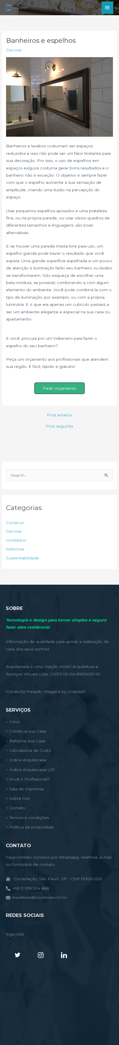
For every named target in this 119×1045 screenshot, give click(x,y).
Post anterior (59, 415)
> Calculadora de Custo (28, 750)
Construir (15, 522)
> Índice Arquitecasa (26, 760)
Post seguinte (59, 426)
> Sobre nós (17, 798)
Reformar (15, 549)
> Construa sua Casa (26, 731)
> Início (13, 721)
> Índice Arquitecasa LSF (30, 769)
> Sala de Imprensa (25, 789)
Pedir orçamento (59, 388)
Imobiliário (16, 540)
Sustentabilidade (22, 558)
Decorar (14, 50)
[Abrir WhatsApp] (104, 1030)
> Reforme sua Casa (25, 741)
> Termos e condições (27, 817)
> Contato (15, 808)
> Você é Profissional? (27, 779)
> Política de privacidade (30, 827)
